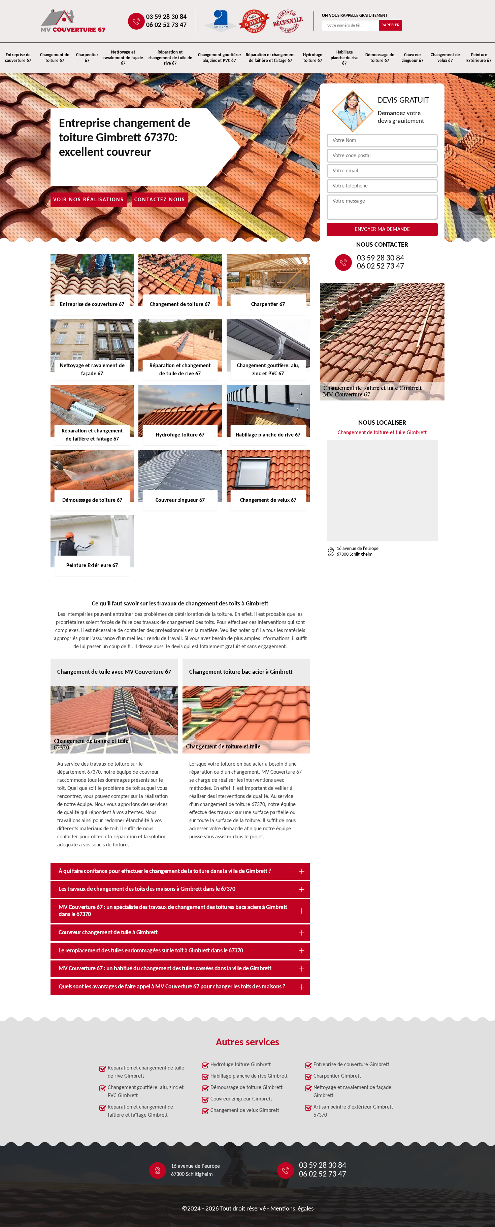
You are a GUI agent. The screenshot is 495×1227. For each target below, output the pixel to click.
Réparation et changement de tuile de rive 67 (170, 58)
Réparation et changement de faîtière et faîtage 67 (270, 58)
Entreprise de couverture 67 (18, 58)
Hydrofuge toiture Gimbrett (240, 1064)
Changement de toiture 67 (54, 58)
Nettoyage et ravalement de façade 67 (123, 58)
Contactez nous (159, 200)
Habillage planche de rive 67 (345, 58)
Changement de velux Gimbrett (244, 1110)
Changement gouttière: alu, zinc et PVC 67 (219, 58)
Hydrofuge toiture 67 (312, 58)
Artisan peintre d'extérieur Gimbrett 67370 (353, 1111)
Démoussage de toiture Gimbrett (246, 1087)
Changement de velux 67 (445, 58)
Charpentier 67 (87, 58)
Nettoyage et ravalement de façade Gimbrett (352, 1091)
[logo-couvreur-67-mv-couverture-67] (94, 21)
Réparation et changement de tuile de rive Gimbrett (146, 1072)
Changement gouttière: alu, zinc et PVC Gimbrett (146, 1091)
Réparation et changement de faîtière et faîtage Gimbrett (140, 1111)
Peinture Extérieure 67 (479, 58)
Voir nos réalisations (88, 200)
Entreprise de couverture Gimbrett (351, 1064)
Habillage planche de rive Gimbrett (249, 1076)
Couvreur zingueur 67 (413, 58)
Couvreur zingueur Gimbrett (241, 1099)
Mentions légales (292, 1209)
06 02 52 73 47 (166, 25)
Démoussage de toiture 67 (379, 58)
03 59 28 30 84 (166, 17)
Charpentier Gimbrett (337, 1076)
